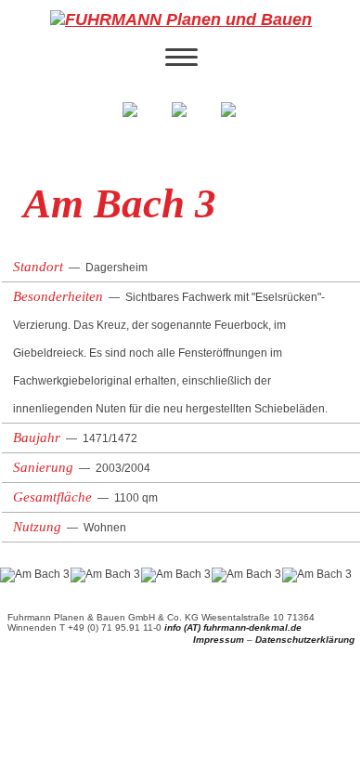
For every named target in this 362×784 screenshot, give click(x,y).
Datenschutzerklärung (305, 639)
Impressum (218, 639)
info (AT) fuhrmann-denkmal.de (233, 627)
